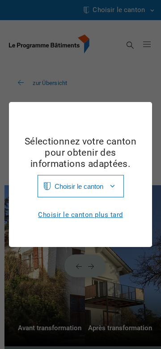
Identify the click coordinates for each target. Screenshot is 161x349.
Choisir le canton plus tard (80, 215)
